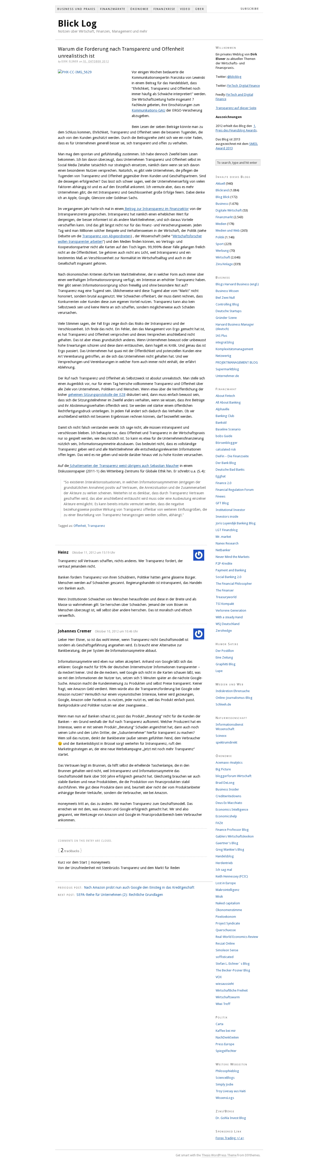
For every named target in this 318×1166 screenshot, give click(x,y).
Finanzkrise (164, 9)
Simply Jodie (224, 1084)
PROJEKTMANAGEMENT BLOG (237, 362)
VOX (219, 977)
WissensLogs (225, 1098)
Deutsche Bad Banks (230, 469)
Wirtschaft (223, 257)
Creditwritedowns (228, 796)
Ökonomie (139, 9)
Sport (220, 244)
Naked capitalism (228, 903)
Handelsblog (225, 856)
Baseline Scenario (228, 429)
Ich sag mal (224, 870)
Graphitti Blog (226, 664)
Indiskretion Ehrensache (233, 691)
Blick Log (77, 23)
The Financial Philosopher (234, 583)
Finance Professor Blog (232, 830)
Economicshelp (226, 816)
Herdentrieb (224, 863)
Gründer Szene (226, 318)
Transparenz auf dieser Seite (236, 108)
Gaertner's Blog (227, 843)
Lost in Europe (226, 883)
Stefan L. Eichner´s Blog (233, 963)
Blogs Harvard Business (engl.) (237, 284)
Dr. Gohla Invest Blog (231, 1118)
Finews (220, 496)
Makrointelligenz (227, 890)
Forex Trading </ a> (230, 1138)
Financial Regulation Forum (235, 490)
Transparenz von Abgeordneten (106, 236)
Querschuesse (226, 930)
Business (222, 204)
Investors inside (227, 516)
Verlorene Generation (231, 610)
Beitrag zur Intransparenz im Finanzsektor (156, 209)
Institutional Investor (230, 510)
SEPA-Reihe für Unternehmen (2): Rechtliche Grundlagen (120, 895)
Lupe (219, 671)
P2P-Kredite (224, 563)
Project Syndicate (228, 923)
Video (185, 9)
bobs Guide (224, 436)
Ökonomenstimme (229, 910)
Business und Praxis (76, 9)
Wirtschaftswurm (228, 997)
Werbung (222, 250)
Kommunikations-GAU (148, 110)
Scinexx (221, 736)
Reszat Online (225, 943)
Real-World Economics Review (237, 937)
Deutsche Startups (228, 311)
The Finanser (225, 590)
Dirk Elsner (69, 61)
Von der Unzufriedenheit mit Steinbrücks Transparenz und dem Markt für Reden (119, 868)
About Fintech (225, 396)
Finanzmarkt (224, 217)
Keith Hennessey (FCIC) (232, 876)
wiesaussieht (225, 984)
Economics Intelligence (232, 809)
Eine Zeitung (224, 657)
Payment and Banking (231, 570)
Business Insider (227, 789)
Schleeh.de (223, 704)
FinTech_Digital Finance (243, 85)
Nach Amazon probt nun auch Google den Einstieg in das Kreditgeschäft (139, 887)
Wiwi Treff (223, 1004)
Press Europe (225, 1044)
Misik (219, 896)
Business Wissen (227, 291)
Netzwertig (223, 356)
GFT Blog (222, 503)
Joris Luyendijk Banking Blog (236, 523)
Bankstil (221, 422)
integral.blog (225, 342)
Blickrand (222, 190)
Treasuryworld (226, 597)
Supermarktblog (227, 369)
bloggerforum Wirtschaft (233, 776)
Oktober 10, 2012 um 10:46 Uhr (116, 631)
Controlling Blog (227, 304)
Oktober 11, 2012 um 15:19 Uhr (93, 552)
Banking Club (225, 416)
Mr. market (223, 537)
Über (199, 9)
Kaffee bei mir (226, 1031)
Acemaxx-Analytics (229, 762)
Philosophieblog (227, 1071)
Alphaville (222, 409)
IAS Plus (221, 335)
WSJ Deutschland (227, 624)
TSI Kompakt (225, 604)
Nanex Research (227, 543)
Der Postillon (225, 651)
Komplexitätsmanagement (234, 349)
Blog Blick (223, 197)
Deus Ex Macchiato (229, 803)
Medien (221, 224)
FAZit (219, 823)
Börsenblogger (227, 443)
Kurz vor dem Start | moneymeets (84, 862)
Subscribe (249, 8)
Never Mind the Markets (232, 557)
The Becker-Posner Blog (233, 970)
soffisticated (225, 957)
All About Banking (228, 402)
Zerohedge (224, 630)
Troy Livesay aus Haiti (231, 1091)
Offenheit (80, 526)
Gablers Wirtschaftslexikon (235, 836)
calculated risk (226, 449)
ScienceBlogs (225, 1078)
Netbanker (223, 550)
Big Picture (223, 769)
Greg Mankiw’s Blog (230, 849)
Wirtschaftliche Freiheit (232, 990)
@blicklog (234, 77)
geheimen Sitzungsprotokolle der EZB (96, 395)
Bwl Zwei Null (225, 297)
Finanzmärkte (112, 9)
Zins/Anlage (224, 264)
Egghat (221, 476)
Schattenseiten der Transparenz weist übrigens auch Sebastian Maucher (124, 466)
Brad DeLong (225, 783)
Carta (219, 1024)
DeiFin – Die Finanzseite (232, 456)
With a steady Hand (229, 617)
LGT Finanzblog (227, 530)
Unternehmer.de (227, 376)
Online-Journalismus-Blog (234, 698)
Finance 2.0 (223, 483)
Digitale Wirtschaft (229, 210)
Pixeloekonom (226, 916)
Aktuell (220, 183)
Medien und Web (228, 230)
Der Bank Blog (226, 463)
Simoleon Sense (227, 950)
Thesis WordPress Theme (219, 1155)
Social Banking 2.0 (228, 577)
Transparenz (96, 526)
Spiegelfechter (226, 1051)
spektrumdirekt (226, 742)
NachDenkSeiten (227, 1037)
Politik (220, 237)
